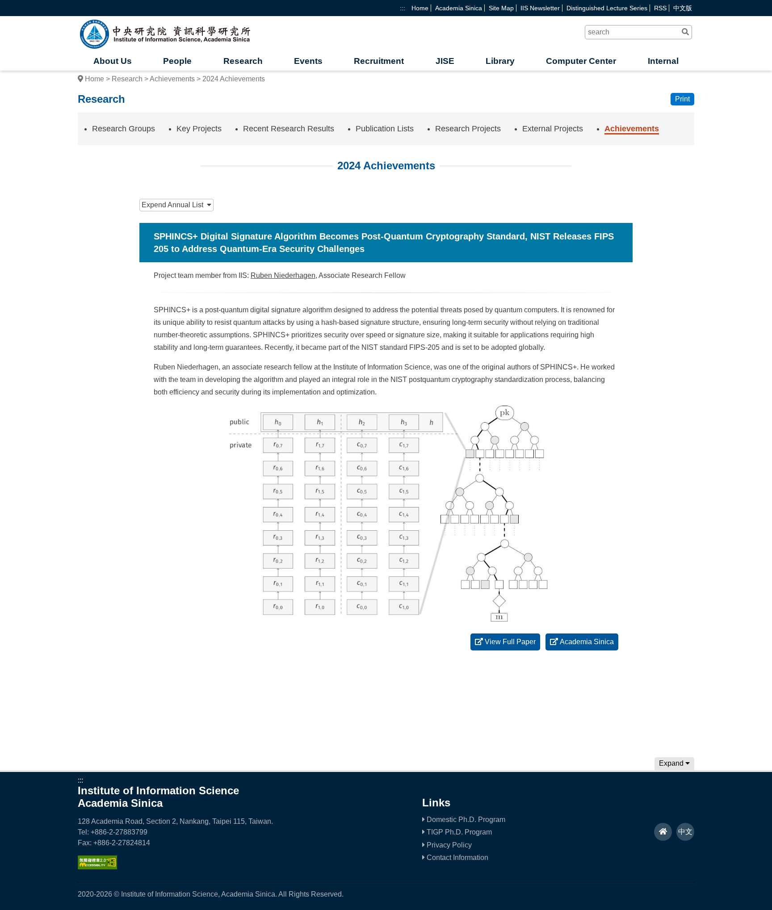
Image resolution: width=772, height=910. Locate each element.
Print (682, 99)
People (177, 61)
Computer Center (581, 61)
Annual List (174, 205)
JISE (445, 61)
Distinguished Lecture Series (606, 8)
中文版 (682, 8)
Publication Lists (385, 128)
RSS (660, 8)
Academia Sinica (458, 8)
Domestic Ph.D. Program (465, 819)
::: (402, 8)
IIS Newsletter (540, 8)
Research (243, 61)
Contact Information (456, 857)
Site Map (501, 8)
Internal (663, 61)
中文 (685, 831)
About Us (112, 61)
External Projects (552, 128)
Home (419, 8)
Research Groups (123, 128)
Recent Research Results (288, 128)
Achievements (172, 79)
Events (308, 61)
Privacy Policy (448, 845)
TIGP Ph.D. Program (458, 832)
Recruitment (379, 61)
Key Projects (199, 128)
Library (500, 61)
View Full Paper (509, 642)
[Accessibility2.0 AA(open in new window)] (97, 867)
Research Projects (468, 128)
